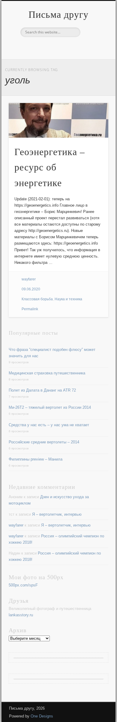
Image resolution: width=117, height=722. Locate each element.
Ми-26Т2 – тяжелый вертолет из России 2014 (50, 407)
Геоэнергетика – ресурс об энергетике (49, 167)
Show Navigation (94, 54)
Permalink (30, 309)
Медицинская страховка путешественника (47, 373)
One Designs (42, 716)
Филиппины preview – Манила (35, 459)
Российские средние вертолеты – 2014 (44, 442)
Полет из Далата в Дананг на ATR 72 (42, 390)
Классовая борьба (37, 299)
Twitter (57, 47)
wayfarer (29, 279)
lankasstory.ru (21, 615)
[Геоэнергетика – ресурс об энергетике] (58, 120)
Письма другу (58, 14)
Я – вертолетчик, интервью (57, 514)
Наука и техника (68, 299)
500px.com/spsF (23, 585)
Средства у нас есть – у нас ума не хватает (49, 425)
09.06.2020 (31, 289)
